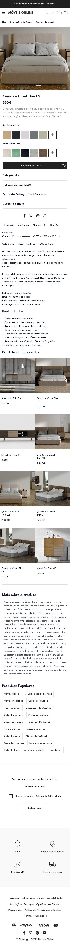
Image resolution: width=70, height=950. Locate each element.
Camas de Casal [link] (45, 22)
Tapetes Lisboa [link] (12, 708)
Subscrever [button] (35, 808)
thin (17, 175)
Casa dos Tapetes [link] (14, 743)
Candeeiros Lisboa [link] (38, 701)
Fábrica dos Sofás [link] (35, 729)
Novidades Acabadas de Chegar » (35, 4)
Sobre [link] (25, 898)
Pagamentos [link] (15, 910)
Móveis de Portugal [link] (36, 736)
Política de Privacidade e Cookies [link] (43, 910)
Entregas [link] (29, 904)
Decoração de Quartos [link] (38, 708)
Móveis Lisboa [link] (11, 694)
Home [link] (5, 22)
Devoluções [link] (16, 904)
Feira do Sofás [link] (12, 729)
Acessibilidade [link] (54, 898)
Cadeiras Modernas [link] (39, 722)
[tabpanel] (35, 58)
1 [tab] (31, 85)
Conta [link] (40, 898)
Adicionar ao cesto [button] (31, 166)
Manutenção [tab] (39, 225)
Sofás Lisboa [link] (11, 750)
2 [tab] (38, 85)
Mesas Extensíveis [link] (38, 715)
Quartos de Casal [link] (22, 22)
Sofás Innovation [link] (13, 715)
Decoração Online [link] (13, 722)
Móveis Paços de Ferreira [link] (38, 694)
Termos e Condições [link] (35, 916)
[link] (20, 12)
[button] (4, 12)
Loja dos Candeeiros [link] (40, 743)
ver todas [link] (56, 750)
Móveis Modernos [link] (13, 701)
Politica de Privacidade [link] (48, 796)
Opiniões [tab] (54, 225)
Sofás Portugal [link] (12, 736)
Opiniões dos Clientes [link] (48, 904)
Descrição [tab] (9, 225)
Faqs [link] (32, 898)
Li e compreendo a (38, 796)
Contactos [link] (13, 898)
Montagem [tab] (23, 225)
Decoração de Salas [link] (34, 750)
